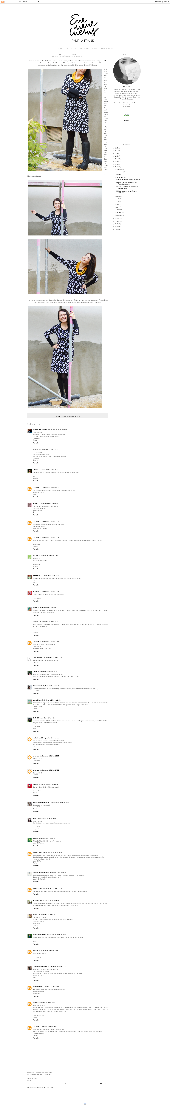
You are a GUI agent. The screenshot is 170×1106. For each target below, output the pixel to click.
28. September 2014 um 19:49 (56, 966)
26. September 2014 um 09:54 (49, 900)
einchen (35, 555)
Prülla (35, 607)
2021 (116, 150)
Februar (118, 212)
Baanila (35, 784)
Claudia (35, 469)
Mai (117, 204)
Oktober (118, 175)
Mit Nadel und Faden (39, 934)
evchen (35, 503)
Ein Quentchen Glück (40, 872)
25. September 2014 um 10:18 (49, 537)
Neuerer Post (32, 1084)
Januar (118, 215)
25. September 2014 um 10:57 (49, 641)
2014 (116, 167)
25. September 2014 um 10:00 (48, 503)
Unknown (36, 487)
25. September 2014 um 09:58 (49, 487)
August (118, 196)
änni (34, 838)
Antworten (36, 443)
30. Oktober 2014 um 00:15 (46, 1003)
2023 (116, 148)
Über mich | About (71, 48)
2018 (116, 156)
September (119, 177)
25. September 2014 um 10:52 (49, 591)
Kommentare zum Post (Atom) (44, 1087)
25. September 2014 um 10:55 (48, 621)
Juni (117, 201)
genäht (64, 416)
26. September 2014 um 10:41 (47, 914)
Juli (117, 199)
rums (72, 416)
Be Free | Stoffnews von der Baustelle (128, 179)
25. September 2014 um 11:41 (51, 700)
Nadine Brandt (37, 888)
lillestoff (69, 416)
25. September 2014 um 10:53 (47, 607)
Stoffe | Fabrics (84, 48)
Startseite (59, 48)
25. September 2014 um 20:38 (52, 852)
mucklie (35, 950)
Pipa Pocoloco (37, 852)
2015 (116, 164)
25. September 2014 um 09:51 (48, 469)
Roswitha (36, 591)
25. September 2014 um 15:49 (59, 802)
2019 (116, 153)
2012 (116, 221)
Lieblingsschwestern (40, 966)
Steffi (34, 718)
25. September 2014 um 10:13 (49, 521)
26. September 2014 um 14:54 (56, 934)
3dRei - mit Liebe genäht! (41, 802)
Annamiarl (36, 686)
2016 (116, 161)
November (119, 172)
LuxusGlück (37, 700)
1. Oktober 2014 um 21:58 (50, 986)
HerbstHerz (37, 738)
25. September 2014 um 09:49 (48, 449)
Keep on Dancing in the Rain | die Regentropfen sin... (126, 183)
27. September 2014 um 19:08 (48, 950)
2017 (116, 159)
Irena (34, 818)
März (118, 210)
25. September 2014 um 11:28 (47, 672)
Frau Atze (36, 900)
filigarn (35, 1003)
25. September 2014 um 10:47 (50, 575)
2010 (116, 226)
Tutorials (94, 48)
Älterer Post (103, 1084)
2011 (116, 224)
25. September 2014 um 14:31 (49, 770)
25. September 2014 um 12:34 (50, 738)
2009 (116, 229)
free (60, 416)
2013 (116, 218)
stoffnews (77, 416)
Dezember (119, 169)
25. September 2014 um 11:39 (49, 686)
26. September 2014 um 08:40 (56, 872)
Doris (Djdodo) (37, 657)
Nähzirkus (36, 575)
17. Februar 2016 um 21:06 (48, 1026)
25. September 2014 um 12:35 (49, 756)
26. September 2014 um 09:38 (52, 888)
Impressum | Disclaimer (106, 48)
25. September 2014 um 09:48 (57, 429)
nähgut (35, 914)
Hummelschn (37, 986)
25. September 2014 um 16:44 (46, 818)
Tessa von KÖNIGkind (40, 429)
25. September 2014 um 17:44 (46, 838)
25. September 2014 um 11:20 (52, 657)
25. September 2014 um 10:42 (48, 555)
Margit (35, 672)
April (117, 207)
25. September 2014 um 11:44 (46, 718)
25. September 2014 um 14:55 (48, 784)
